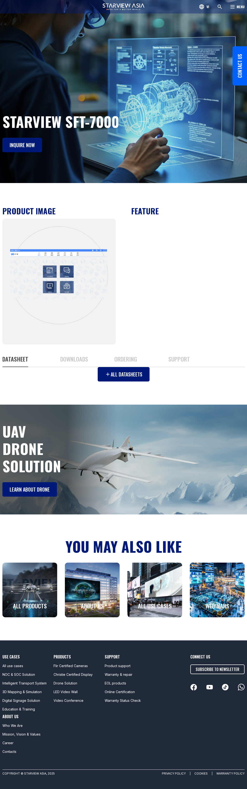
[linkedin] (193, 687)
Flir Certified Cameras (71, 666)
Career (8, 743)
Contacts (9, 752)
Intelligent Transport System (24, 683)
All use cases (12, 666)
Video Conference (68, 700)
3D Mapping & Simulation (22, 692)
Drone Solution (65, 683)
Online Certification (120, 692)
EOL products (115, 683)
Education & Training (18, 709)
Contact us (239, 66)
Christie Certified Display (73, 674)
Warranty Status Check (123, 700)
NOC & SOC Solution (18, 674)
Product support (117, 666)
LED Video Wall (66, 692)
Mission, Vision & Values (21, 734)
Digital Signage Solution (21, 700)
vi (207, 6)
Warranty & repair (118, 674)
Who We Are (12, 725)
